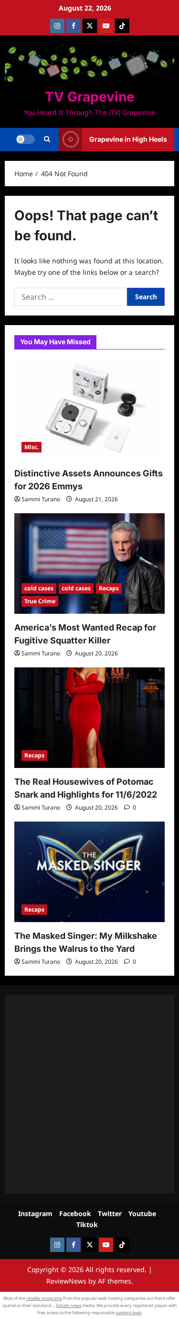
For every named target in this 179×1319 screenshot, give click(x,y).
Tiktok (87, 1224)
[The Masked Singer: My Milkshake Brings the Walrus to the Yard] (89, 872)
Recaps (109, 588)
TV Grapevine (90, 97)
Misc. (31, 447)
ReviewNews (66, 1280)
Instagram (35, 1213)
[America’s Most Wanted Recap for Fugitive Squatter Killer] (89, 563)
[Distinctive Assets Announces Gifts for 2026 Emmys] (89, 409)
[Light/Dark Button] (25, 139)
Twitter (110, 1213)
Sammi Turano (40, 499)
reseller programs (44, 1298)
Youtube (142, 1213)
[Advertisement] (89, 1094)
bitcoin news (68, 1305)
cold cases (38, 588)
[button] (47, 139)
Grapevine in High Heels (128, 139)
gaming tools (128, 1312)
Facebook (75, 1213)
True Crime (39, 601)
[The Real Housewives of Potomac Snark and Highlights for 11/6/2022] (89, 717)
